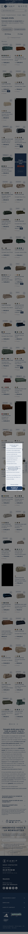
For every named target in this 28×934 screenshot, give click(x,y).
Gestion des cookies (13, 468)
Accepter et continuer (14, 488)
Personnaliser (14, 484)
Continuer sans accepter (14, 445)
